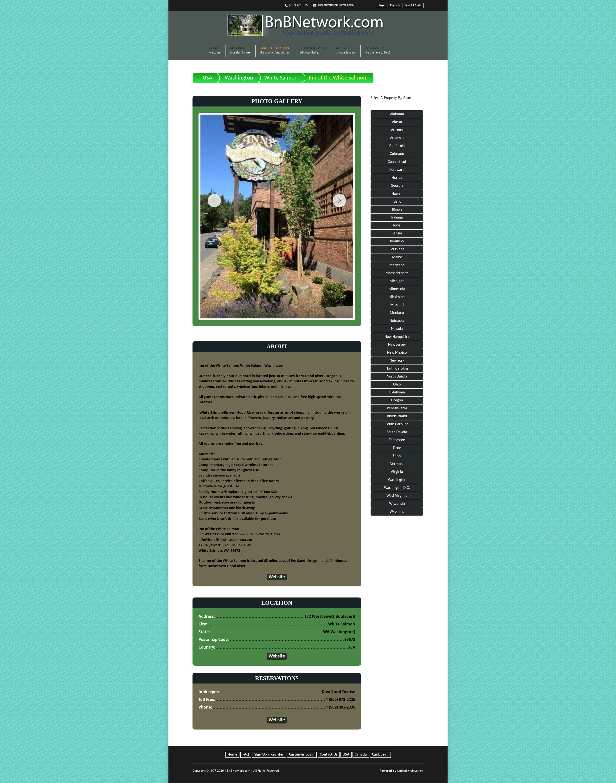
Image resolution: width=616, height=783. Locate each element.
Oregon (397, 400)
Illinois (397, 210)
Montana (397, 313)
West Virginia (396, 496)
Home (232, 754)
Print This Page (406, 74)
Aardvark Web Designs (410, 771)
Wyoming (397, 512)
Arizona (397, 130)
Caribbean (380, 754)
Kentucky (397, 241)
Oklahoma (397, 392)
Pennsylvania (397, 408)
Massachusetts (396, 273)
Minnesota (397, 289)
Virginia (397, 472)
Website (277, 577)
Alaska (397, 122)
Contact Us (328, 754)
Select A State (413, 5)
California (397, 146)
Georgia (397, 186)
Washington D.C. (397, 488)
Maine (397, 257)
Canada (361, 754)
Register (395, 5)
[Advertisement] (397, 599)
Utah (397, 456)
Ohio (397, 384)
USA (207, 78)
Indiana (397, 217)
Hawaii (396, 194)
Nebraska (397, 321)
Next (339, 200)
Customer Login (301, 754)
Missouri (397, 305)
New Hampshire (397, 337)
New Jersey (397, 345)
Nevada (397, 329)
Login (382, 5)
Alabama (397, 114)
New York (397, 361)
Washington (239, 78)
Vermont (397, 464)
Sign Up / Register (269, 754)
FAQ (246, 754)
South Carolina (396, 424)
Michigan (397, 281)
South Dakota (397, 432)
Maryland (396, 265)
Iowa (397, 225)
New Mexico (397, 353)
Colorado (397, 154)
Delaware (396, 170)
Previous (214, 200)
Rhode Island (397, 416)
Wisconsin (397, 504)
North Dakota (397, 376)
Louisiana (397, 249)
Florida (396, 178)
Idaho (397, 202)
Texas (397, 448)
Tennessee (397, 440)
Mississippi (397, 297)
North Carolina (397, 369)
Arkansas (397, 138)
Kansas (397, 233)
